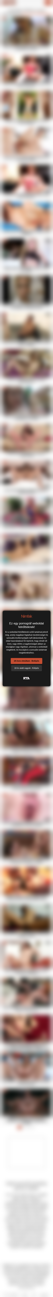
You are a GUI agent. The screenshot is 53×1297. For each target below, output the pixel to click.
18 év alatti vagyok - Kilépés (26, 668)
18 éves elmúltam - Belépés (26, 661)
